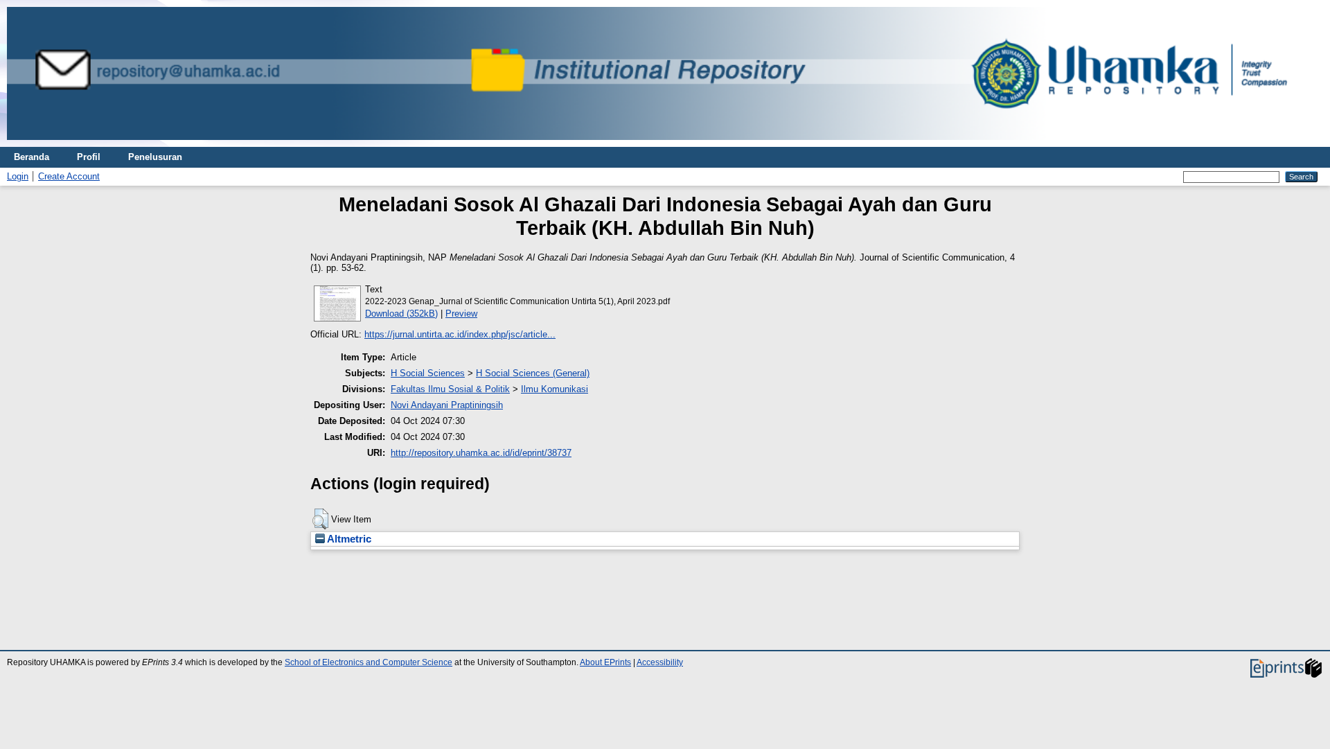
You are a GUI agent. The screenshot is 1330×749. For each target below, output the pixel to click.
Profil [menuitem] (88, 157)
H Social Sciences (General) (532, 373)
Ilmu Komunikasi (554, 389)
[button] (320, 519)
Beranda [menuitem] (31, 157)
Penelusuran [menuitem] (155, 157)
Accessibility (660, 662)
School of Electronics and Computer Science (368, 662)
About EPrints (605, 662)
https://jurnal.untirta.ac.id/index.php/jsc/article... (460, 334)
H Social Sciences (428, 373)
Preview (461, 313)
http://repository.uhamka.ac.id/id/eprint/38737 (481, 453)
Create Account (69, 176)
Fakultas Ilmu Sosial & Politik (450, 389)
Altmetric (348, 539)
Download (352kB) (401, 313)
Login (17, 176)
